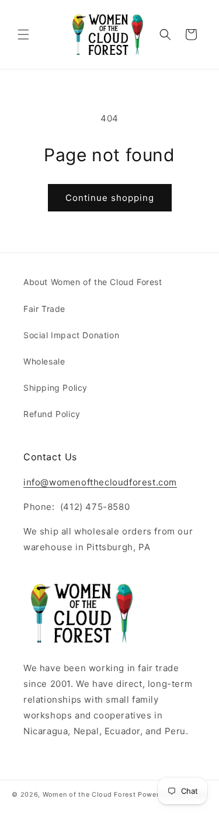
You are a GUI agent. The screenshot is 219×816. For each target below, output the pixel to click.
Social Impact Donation (71, 335)
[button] (23, 34)
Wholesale (44, 361)
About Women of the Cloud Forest (92, 282)
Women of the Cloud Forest (89, 794)
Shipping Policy (55, 388)
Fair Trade (44, 309)
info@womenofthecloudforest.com (100, 482)
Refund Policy (52, 414)
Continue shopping (109, 197)
